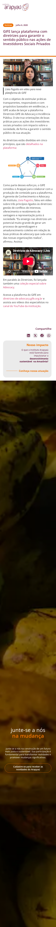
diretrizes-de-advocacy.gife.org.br (22, 298)
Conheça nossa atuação (33, 371)
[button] (28, 335)
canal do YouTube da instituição (22, 306)
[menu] (44, 8)
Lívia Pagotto (25, 200)
